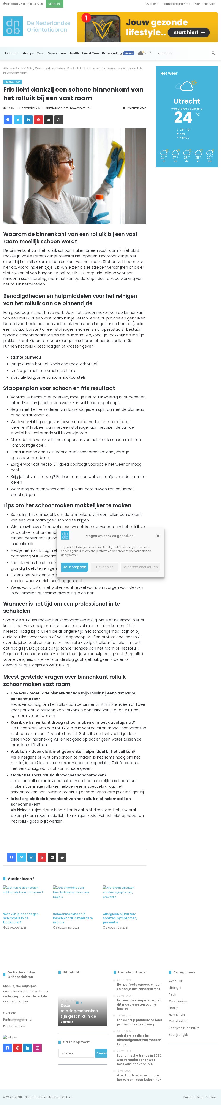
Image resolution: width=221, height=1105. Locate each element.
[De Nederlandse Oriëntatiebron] (36, 26)
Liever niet (104, 567)
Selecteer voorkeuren (140, 567)
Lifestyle (28, 53)
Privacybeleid (193, 1097)
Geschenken (56, 53)
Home (10, 68)
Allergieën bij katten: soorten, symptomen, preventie (120, 918)
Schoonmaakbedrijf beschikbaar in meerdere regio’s (73, 918)
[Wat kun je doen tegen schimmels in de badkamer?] (25, 897)
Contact (211, 1097)
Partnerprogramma (176, 4)
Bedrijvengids (178, 1035)
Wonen (40, 68)
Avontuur (12, 53)
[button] (158, 536)
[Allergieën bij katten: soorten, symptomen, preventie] (124, 897)
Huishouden (56, 68)
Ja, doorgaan (74, 567)
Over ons (151, 4)
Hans (10, 108)
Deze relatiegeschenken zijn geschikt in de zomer (79, 1014)
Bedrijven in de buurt (184, 1028)
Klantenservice (205, 4)
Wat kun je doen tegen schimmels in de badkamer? (21, 918)
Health (74, 53)
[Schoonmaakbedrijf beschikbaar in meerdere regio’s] (74, 897)
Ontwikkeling (117, 53)
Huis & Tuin (90, 53)
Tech (40, 53)
